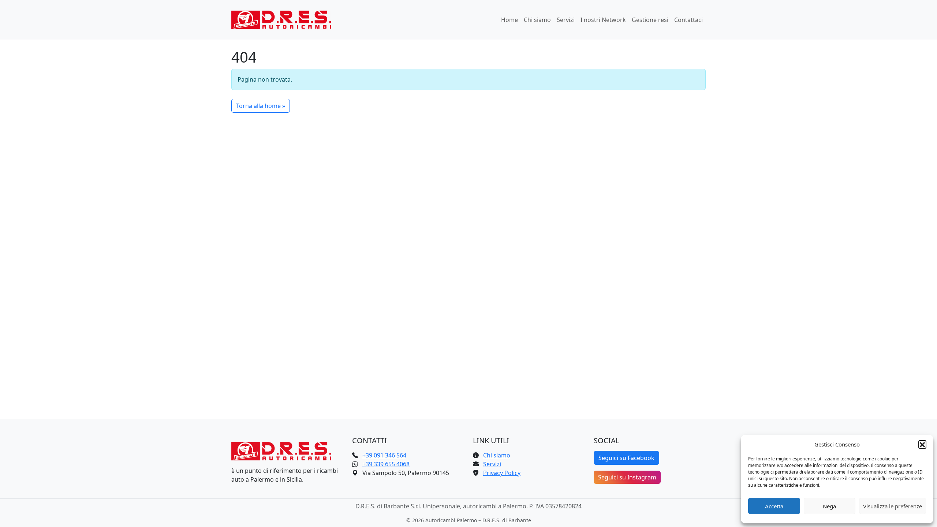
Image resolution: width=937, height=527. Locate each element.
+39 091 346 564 (384, 455)
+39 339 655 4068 (386, 464)
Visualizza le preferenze (892, 506)
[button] (922, 444)
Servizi (566, 20)
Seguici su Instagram (627, 477)
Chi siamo (537, 20)
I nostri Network (603, 20)
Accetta (774, 506)
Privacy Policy (501, 473)
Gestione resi (650, 20)
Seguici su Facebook (626, 458)
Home (509, 20)
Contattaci (688, 20)
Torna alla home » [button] (260, 106)
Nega (829, 506)
